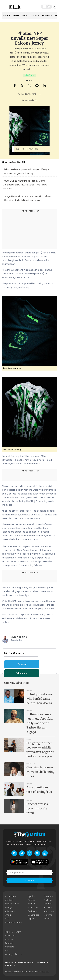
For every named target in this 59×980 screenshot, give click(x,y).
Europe (31, 900)
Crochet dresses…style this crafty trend (38, 808)
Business (46, 15)
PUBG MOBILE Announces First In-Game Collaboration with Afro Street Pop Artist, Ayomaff (25, 184)
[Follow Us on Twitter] (22, 853)
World (47, 918)
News (5, 15)
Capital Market (12, 903)
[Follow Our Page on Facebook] (14, 853)
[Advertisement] (29, 229)
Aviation (9, 900)
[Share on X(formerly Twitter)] (22, 86)
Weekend (10, 935)
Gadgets (9, 946)
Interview (9, 939)
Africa (8, 915)
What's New (29, 75)
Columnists (33, 915)
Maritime (48, 915)
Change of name (13, 954)
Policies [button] (40, 962)
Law (7, 950)
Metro (25, 15)
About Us (9, 962)
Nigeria (31, 918)
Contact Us (10, 965)
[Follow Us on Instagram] (29, 853)
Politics (35, 15)
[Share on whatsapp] (29, 86)
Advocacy (10, 911)
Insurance (49, 911)
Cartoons (32, 911)
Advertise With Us (25, 962)
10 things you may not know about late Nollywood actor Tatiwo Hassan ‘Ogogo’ (39, 723)
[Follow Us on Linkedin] (37, 853)
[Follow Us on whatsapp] (45, 853)
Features (29, 690)
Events (28, 739)
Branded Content (14, 922)
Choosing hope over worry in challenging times (40, 772)
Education (33, 907)
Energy (8, 907)
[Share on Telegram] (37, 86)
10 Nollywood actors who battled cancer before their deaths (40, 698)
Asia (7, 918)
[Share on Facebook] (15, 86)
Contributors (11, 896)
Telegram (22, 664)
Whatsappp (22, 673)
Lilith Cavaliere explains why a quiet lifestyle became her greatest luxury (26, 171)
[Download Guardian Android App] (19, 861)
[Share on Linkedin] (44, 86)
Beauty (31, 903)
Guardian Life (30, 763)
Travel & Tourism (13, 931)
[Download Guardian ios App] (40, 861)
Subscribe (29, 880)
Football (48, 903)
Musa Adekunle (31, 100)
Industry (48, 907)
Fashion (48, 900)
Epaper (16, 15)
